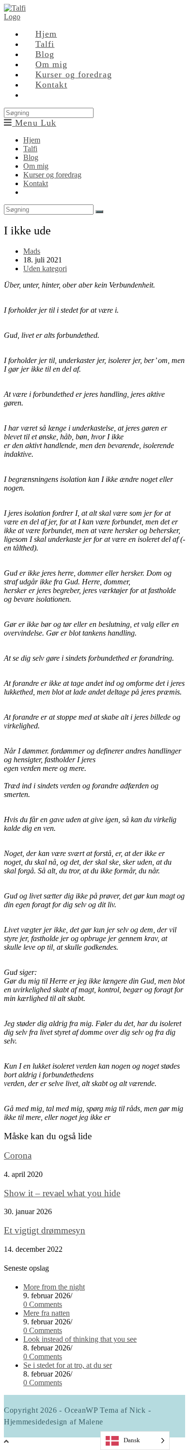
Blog (30, 157)
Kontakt (35, 183)
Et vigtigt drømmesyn (44, 1230)
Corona (18, 1155)
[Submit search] (99, 211)
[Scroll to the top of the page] (6, 1441)
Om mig (35, 166)
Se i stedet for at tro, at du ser (67, 1365)
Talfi (30, 149)
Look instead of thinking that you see (80, 1339)
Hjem (31, 140)
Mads (31, 251)
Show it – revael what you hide (62, 1193)
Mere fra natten (46, 1313)
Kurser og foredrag (52, 175)
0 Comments (42, 1304)
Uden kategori (45, 268)
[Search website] (35, 95)
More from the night (54, 1287)
